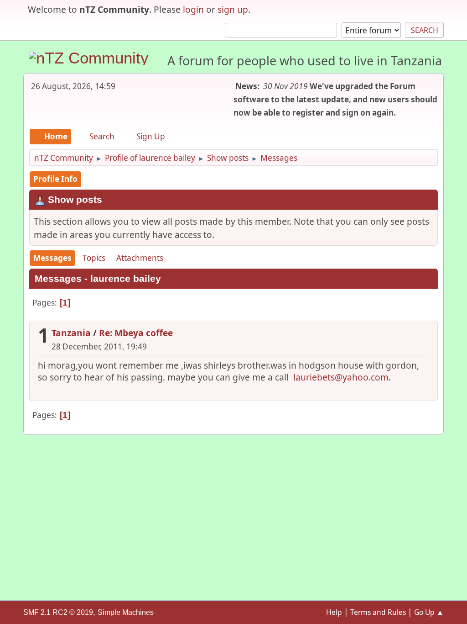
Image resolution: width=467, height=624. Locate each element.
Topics (94, 258)
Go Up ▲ (429, 612)
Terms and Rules (378, 612)
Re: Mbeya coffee (136, 333)
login (193, 9)
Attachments (139, 258)
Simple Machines (126, 612)
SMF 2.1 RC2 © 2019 (58, 612)
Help (334, 612)
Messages (52, 258)
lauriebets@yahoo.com (341, 377)
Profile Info (55, 179)
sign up (233, 9)
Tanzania (71, 333)
